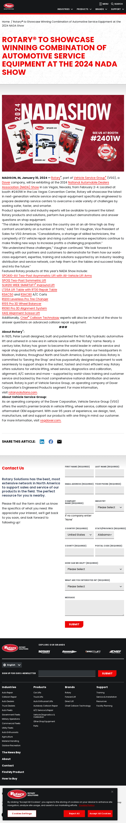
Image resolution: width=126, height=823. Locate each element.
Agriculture (7, 737)
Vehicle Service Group (90, 178)
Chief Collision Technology (78, 706)
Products (39, 687)
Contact (8, 765)
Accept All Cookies (100, 813)
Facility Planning (104, 706)
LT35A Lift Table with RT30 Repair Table (29, 290)
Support (102, 687)
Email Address (79, 484)
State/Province (104, 529)
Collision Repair (9, 697)
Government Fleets (11, 715)
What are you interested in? (87, 580)
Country (76, 529)
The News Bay (11, 752)
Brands (70, 687)
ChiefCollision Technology (39, 318)
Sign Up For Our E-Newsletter (19, 673)
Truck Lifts (38, 697)
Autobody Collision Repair (45, 706)
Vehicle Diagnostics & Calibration (44, 716)
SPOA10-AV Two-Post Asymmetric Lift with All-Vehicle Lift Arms (47, 276)
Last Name (107, 467)
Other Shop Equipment (44, 721)
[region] (60, 804)
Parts (35, 726)
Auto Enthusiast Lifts (43, 701)
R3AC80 (26, 294)
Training (100, 692)
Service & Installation (106, 697)
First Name (77, 467)
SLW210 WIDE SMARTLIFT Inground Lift (28, 285)
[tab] (63, 9)
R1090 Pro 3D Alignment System (24, 308)
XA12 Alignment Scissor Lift (21, 313)
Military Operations (11, 719)
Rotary (55, 178)
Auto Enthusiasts (10, 732)
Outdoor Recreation (11, 745)
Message (70, 598)
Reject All (74, 813)
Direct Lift (69, 701)
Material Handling (10, 741)
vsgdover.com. (50, 420)
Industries (9, 687)
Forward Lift (70, 697)
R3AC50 (7, 294)
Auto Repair (7, 692)
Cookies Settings (22, 813)
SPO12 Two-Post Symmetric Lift (24, 280)
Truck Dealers (8, 706)
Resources (101, 701)
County (75, 546)
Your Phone (108, 484)
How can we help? (81, 563)
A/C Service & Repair (43, 710)
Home (6, 22)
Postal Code (108, 546)
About (6, 759)
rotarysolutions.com (23, 392)
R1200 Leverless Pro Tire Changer (25, 299)
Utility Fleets (7, 728)
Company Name (74, 502)
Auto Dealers (8, 701)
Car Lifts (37, 692)
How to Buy (9, 778)
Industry (100, 501)
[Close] (112, 791)
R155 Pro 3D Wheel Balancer (21, 304)
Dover (6, 182)
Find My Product (13, 772)
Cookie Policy (86, 805)
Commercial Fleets (11, 723)
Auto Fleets (7, 710)
